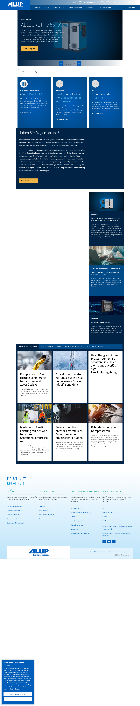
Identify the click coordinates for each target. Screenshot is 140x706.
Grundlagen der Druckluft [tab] (97, 346)
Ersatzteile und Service (55, 7)
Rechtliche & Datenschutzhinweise (98, 552)
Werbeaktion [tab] (68, 64)
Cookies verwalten (114, 552)
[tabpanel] (70, 405)
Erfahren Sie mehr (62, 119)
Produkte (37, 7)
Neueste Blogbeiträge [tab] (28, 346)
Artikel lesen (24, 112)
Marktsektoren (75, 7)
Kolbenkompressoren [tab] (73, 346)
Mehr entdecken (97, 114)
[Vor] (79, 63)
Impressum (126, 552)
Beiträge (90, 7)
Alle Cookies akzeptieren (17, 694)
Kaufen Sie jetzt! (29, 49)
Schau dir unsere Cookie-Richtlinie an (17, 688)
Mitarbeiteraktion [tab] (70, 64)
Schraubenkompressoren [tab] (51, 346)
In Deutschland (104, 7)
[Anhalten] (74, 64)
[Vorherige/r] (61, 63)
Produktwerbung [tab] (66, 64)
